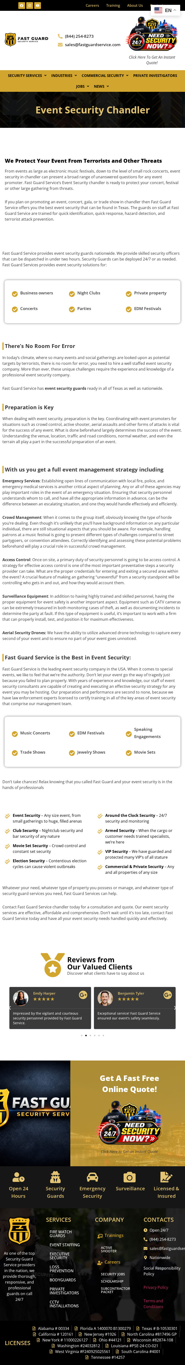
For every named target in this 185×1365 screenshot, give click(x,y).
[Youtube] (37, 5)
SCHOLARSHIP (112, 1281)
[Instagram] (29, 5)
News (99, 86)
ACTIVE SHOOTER (109, 1249)
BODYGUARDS (63, 1280)
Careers (92, 5)
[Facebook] (21, 5)
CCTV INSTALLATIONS (64, 1304)
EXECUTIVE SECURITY (60, 1255)
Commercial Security (103, 75)
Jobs (80, 86)
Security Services (25, 75)
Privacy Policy (156, 1287)
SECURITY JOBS (113, 1274)
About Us (135, 5)
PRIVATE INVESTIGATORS (64, 1291)
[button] (27, 75)
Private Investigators (155, 75)
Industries (61, 75)
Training (113, 5)
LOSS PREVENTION (61, 1268)
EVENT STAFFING (65, 1244)
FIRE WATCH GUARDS (61, 1233)
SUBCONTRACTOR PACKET (115, 1290)
